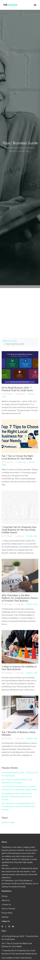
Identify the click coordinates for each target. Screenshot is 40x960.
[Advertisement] (20, 312)
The (10, 5)
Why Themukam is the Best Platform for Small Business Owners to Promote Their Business (20, 598)
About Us (6, 900)
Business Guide (32, 536)
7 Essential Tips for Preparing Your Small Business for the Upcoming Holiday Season (19, 530)
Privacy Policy (7, 913)
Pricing (4, 896)
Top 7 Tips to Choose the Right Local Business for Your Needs (17, 457)
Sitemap (5, 917)
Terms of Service (8, 908)
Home (8, 341)
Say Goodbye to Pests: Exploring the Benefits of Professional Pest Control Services (17, 796)
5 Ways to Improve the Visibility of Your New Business (19, 668)
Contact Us (6, 904)
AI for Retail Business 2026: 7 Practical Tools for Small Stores (17, 389)
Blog (15, 341)
